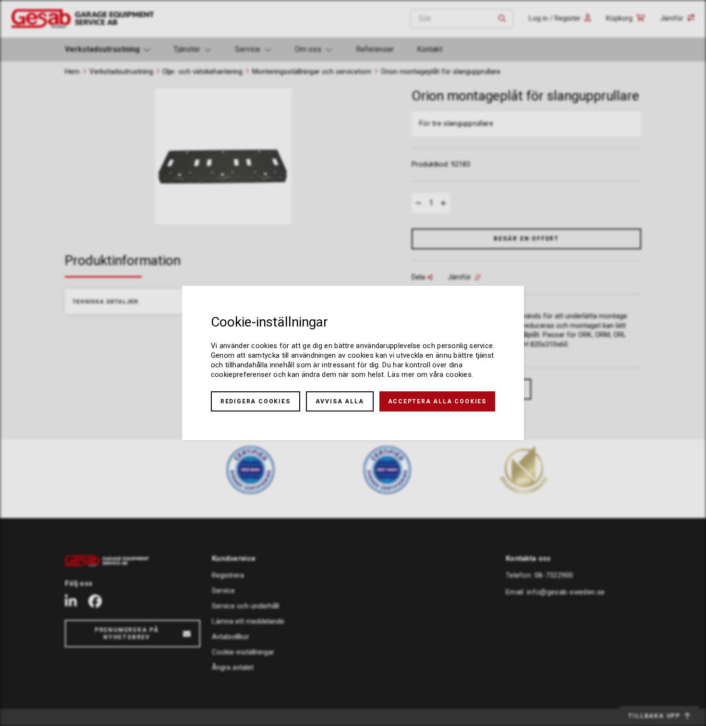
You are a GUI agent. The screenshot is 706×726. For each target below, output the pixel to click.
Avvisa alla (340, 401)
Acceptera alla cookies (437, 401)
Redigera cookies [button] (255, 401)
